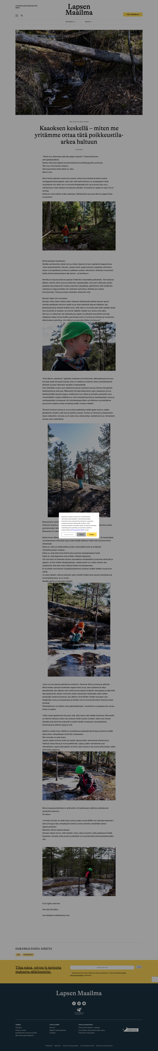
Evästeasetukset (68, 534)
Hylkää (81, 534)
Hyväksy (91, 534)
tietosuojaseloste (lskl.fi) (77, 530)
